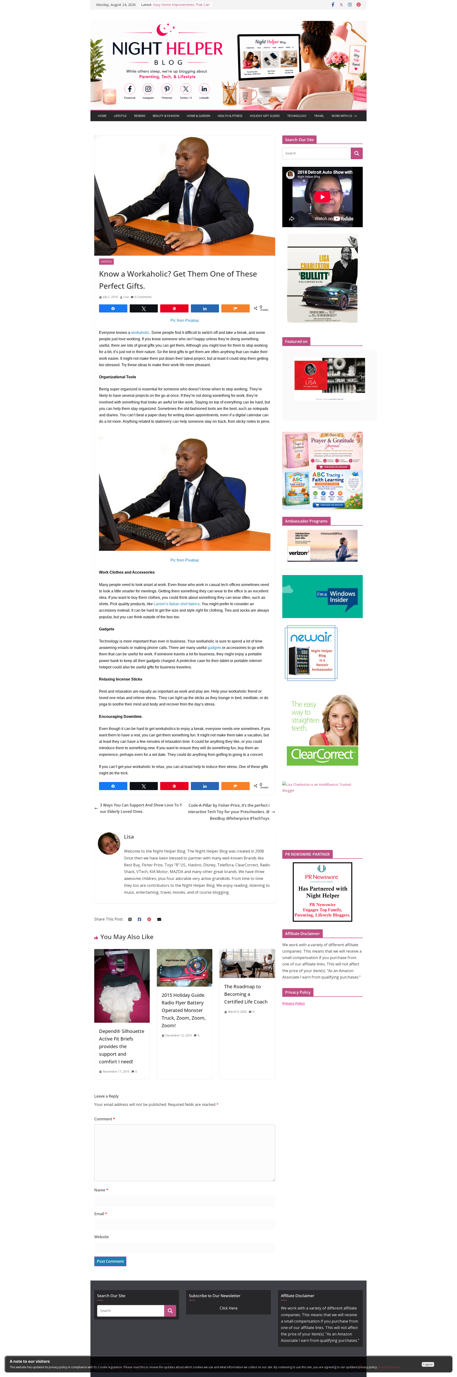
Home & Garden (198, 116)
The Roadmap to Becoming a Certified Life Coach (246, 994)
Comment (104, 1119)
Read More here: (389, 1367)
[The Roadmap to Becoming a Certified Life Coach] (247, 952)
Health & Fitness (230, 116)
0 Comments (143, 297)
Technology (297, 116)
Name (101, 1190)
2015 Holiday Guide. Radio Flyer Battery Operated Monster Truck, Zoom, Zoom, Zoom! (184, 1010)
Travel (319, 116)
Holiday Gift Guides (265, 116)
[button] (354, 116)
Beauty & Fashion (166, 116)
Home (102, 116)
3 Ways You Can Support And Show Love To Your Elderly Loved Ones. (141, 808)
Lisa (126, 297)
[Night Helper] (228, 24)
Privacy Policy (293, 1003)
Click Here (229, 1308)
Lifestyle (120, 116)
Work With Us (342, 116)
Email (100, 1213)
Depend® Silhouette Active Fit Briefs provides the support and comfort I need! (121, 1046)
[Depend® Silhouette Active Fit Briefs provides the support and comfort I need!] (122, 952)
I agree (428, 1364)
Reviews (139, 116)
